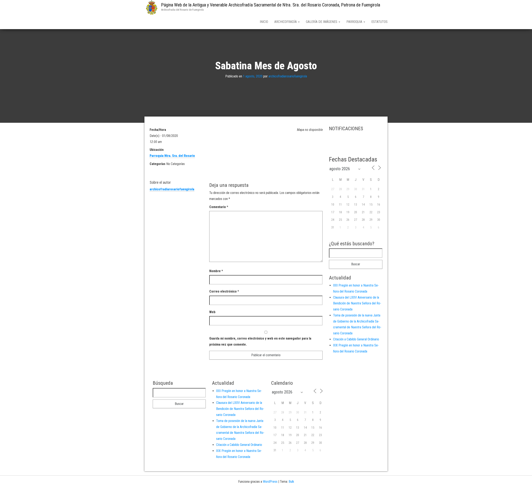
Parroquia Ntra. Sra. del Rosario (172, 156)
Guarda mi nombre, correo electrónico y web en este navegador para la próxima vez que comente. (260, 341)
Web (212, 312)
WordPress (270, 482)
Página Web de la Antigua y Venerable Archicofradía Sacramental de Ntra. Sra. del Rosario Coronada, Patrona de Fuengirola (270, 4)
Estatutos (379, 22)
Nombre (216, 271)
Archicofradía (286, 22)
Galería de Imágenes (322, 22)
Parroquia (354, 22)
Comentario (218, 207)
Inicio (264, 22)
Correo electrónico (224, 291)
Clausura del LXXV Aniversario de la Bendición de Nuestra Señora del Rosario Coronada (357, 303)
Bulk (291, 482)
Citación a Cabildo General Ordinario (356, 339)
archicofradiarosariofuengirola (287, 76)
